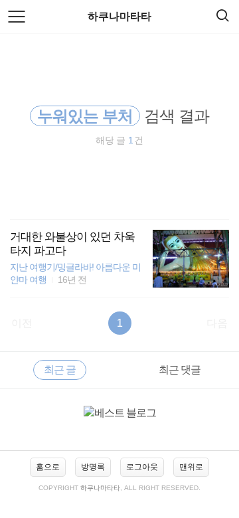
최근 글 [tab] (60, 369)
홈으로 (48, 467)
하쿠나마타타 (119, 16)
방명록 (93, 467)
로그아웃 (142, 467)
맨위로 (191, 467)
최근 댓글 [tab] (179, 369)
